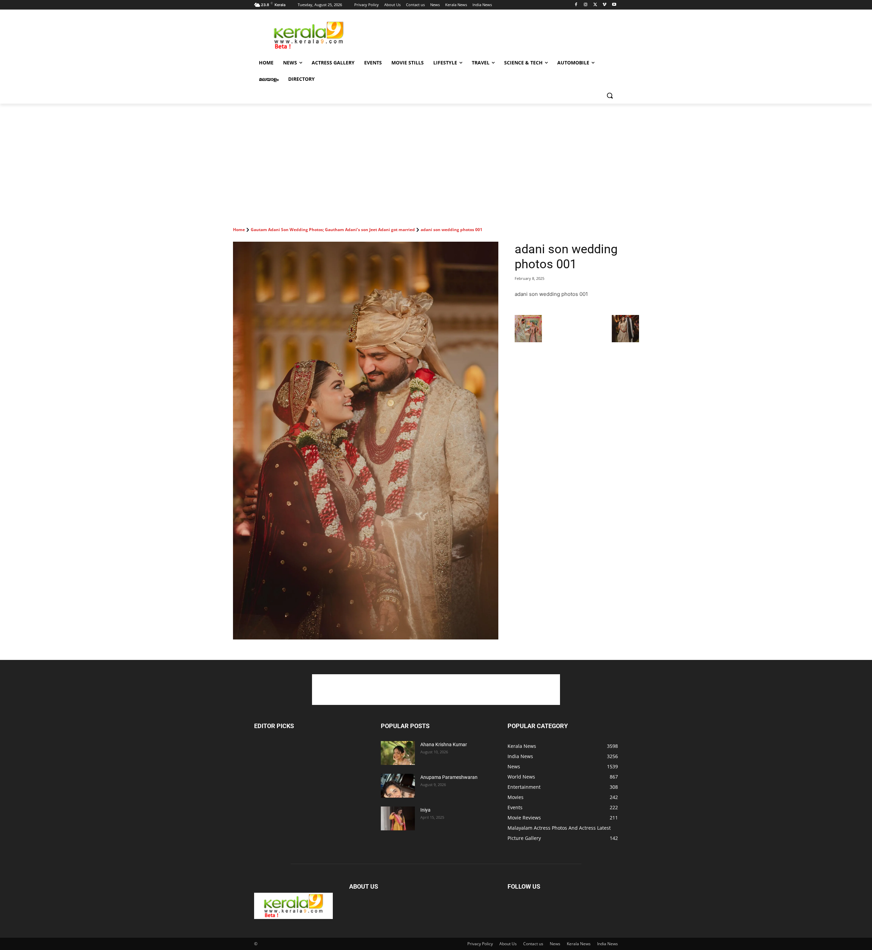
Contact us (533, 944)
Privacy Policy (480, 944)
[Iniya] (398, 818)
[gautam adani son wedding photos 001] (528, 340)
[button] (610, 95)
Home (239, 229)
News (555, 944)
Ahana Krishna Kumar (443, 744)
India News (607, 944)
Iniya (425, 810)
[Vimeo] (604, 5)
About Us (508, 944)
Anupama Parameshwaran (449, 777)
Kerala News (579, 944)
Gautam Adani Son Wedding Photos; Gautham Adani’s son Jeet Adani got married (333, 229)
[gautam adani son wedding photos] (625, 340)
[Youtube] (614, 5)
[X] (595, 5)
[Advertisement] (487, 34)
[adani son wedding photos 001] (365, 440)
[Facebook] (576, 5)
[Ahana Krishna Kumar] (398, 753)
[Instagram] (586, 5)
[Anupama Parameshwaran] (398, 786)
